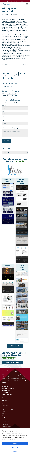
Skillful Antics (16, 14)
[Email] (4, 74)
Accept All (15, 443)
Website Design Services (8, 388)
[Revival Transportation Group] (22, 185)
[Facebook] (8, 74)
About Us (4, 400)
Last (3, 116)
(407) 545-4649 (11, 94)
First (3, 111)
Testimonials (5, 405)
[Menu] (27, 4)
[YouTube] (24, 74)
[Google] (16, 74)
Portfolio (24, 14)
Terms (3, 417)
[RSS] (12, 78)
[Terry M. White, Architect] (22, 272)
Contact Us (5, 402)
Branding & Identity (7, 394)
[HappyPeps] (8, 268)
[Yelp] (8, 78)
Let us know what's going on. (11, 128)
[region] (15, 441)
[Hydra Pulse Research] (8, 184)
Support (4, 413)
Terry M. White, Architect (22, 267)
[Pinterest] (4, 78)
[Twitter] (12, 74)
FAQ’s (3, 411)
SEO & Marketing (6, 392)
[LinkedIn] (20, 74)
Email (4, 120)
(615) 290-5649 (12, 95)
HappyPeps (8, 266)
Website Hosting (6, 390)
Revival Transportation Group (21, 181)
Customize (15, 447)
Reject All (15, 451)
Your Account (5, 415)
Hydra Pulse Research (8, 180)
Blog (3, 404)
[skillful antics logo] (5, 4)
